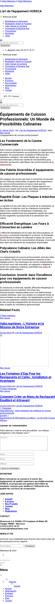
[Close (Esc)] (1, 560)
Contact (8, 90)
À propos (9, 80)
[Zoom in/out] (9, 560)
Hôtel (7, 36)
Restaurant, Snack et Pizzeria (18, 23)
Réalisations (10, 85)
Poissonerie (10, 31)
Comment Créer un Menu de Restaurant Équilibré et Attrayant (27, 398)
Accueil (8, 78)
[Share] (4, 560)
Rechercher (5, 46)
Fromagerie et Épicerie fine (17, 28)
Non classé (5, 133)
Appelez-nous (14, 50)
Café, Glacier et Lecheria (16, 26)
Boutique (9, 593)
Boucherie (9, 33)
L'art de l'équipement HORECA (32, 130)
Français (14, 96)
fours (5, 235)
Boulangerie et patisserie (16, 21)
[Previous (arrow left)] (1, 562)
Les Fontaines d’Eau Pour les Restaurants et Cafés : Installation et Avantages (25, 377)
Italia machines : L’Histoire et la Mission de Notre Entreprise (22, 325)
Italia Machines (7, 5)
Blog (7, 88)
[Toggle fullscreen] (6, 560)
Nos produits (11, 83)
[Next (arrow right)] (4, 562)
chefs (45, 267)
